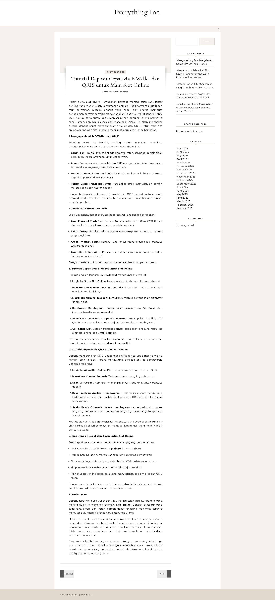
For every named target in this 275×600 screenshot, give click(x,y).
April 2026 (182, 159)
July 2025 (182, 187)
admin (125, 91)
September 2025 (186, 183)
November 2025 (186, 176)
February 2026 (185, 166)
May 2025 (182, 194)
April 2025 (182, 197)
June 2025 (183, 190)
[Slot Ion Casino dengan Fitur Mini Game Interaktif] (66, 574)
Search (207, 41)
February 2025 (185, 204)
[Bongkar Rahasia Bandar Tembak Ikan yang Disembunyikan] (164, 574)
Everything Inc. (137, 11)
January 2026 (184, 169)
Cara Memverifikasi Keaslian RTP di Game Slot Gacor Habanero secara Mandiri (194, 107)
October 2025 (185, 180)
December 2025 (186, 173)
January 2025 (184, 208)
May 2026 (182, 155)
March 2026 (183, 162)
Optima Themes (85, 595)
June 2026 (183, 152)
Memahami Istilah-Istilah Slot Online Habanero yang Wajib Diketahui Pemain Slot (192, 74)
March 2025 (183, 201)
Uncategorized (115, 72)
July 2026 (182, 148)
